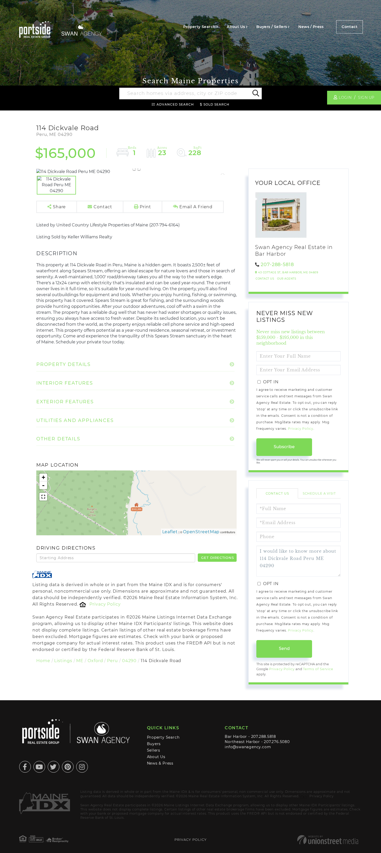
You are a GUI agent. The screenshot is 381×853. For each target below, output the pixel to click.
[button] (255, 93)
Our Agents (286, 278)
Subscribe (284, 446)
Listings (63, 660)
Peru (112, 660)
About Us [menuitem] (236, 26)
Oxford (95, 660)
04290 (129, 660)
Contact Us (265, 278)
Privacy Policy (105, 604)
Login (345, 97)
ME (79, 660)
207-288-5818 (277, 264)
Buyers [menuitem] (154, 743)
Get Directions (217, 558)
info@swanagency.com (248, 747)
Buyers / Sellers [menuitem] (271, 26)
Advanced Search (175, 104)
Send (284, 648)
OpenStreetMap (201, 531)
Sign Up (366, 97)
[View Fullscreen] (43, 497)
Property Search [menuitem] (199, 26)
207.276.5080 (277, 741)
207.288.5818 (263, 736)
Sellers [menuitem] (153, 750)
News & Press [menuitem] (160, 763)
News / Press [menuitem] (310, 26)
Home (43, 660)
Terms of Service (318, 669)
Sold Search (216, 104)
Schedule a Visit (319, 493)
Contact (349, 26)
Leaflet (170, 531)
